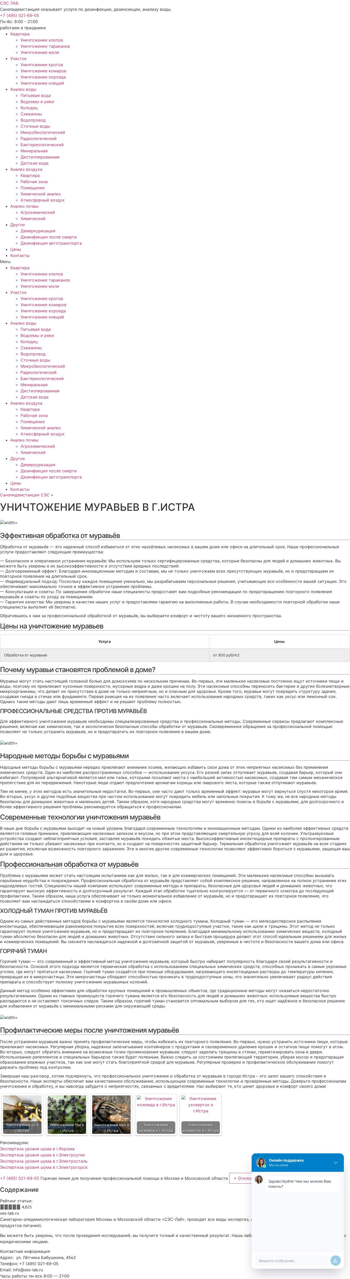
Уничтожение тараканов (45, 46)
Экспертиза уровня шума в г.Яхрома (37, 1148)
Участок (18, 58)
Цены (15, 249)
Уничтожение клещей (42, 83)
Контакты (19, 255)
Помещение (32, 187)
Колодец (29, 107)
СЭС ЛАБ (9, 3)
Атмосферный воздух (42, 200)
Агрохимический (37, 212)
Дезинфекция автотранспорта (51, 243)
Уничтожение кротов (41, 64)
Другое (17, 224)
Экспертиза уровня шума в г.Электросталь (44, 1161)
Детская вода (34, 163)
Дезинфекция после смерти (48, 236)
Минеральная (34, 150)
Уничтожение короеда (43, 76)
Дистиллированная (39, 156)
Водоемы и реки (37, 101)
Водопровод (33, 120)
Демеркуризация (37, 230)
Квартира (19, 33)
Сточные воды (35, 126)
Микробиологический (42, 132)
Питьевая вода (35, 95)
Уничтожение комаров (43, 70)
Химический (33, 218)
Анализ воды (23, 89)
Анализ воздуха (26, 169)
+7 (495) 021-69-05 (20, 1178)
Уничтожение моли (39, 52)
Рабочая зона (34, 181)
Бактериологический (42, 144)
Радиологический (38, 138)
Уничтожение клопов (41, 40)
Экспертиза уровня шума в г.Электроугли (42, 1154)
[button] (19, 15)
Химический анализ (40, 193)
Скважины (31, 113)
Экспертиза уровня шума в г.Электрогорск (44, 1167)
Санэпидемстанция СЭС (25, 494)
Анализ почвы (24, 206)
